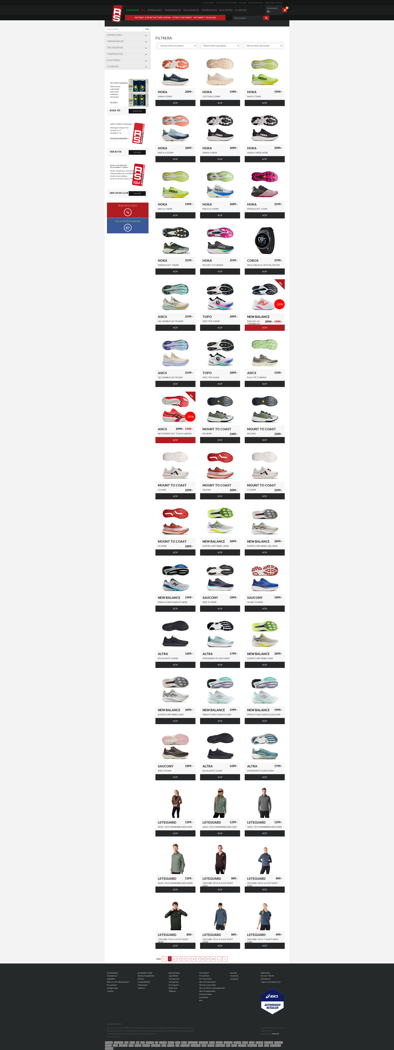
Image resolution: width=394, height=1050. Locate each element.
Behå (126, 1043)
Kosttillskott (203, 1043)
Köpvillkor (111, 979)
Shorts (131, 1045)
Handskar (162, 1043)
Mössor (245, 1043)
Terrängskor (209, 10)
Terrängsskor (195, 1045)
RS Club (242, 3)
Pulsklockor (278, 1043)
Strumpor (170, 1045)
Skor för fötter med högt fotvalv (212, 988)
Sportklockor (155, 1045)
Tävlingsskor (191, 10)
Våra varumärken (273, 3)
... (219, 958)
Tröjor (228, 1045)
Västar (266, 1045)
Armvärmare (118, 1043)
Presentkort (112, 985)
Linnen (211, 1043)
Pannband (259, 1043)
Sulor (177, 1045)
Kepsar (184, 1043)
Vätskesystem (275, 1045)
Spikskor (138, 1045)
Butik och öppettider (226, 3)
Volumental (142, 985)
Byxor (143, 1043)
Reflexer (108, 1045)
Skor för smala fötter (207, 985)
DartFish (141, 988)
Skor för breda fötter (207, 982)
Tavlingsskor (185, 1045)
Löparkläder (154, 10)
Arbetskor (109, 1043)
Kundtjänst (208, 3)
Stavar (164, 1045)
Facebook (234, 976)
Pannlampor (268, 1043)
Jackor (177, 1043)
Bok (137, 1043)
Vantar (260, 1045)
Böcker (132, 1043)
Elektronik (226, 10)
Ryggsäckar (123, 1045)
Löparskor (237, 1043)
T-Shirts (234, 1045)
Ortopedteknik (255, 3)
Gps (156, 1043)
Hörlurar (171, 1043)
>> (224, 958)
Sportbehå (146, 1045)
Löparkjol (219, 1043)
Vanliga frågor (112, 988)
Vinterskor (109, 1048)
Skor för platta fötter (207, 991)
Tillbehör (241, 10)
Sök (147, 29)
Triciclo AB (275, 1034)
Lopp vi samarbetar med (270, 982)
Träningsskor (172, 10)
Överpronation (205, 994)
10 (213, 958)
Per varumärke (205, 979)
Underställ (242, 1045)
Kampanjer (132, 10)
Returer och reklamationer (118, 982)
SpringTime (265, 979)
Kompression (192, 1043)
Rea (143, 10)
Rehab (115, 1045)
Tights (204, 1045)
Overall (251, 1043)
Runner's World (267, 976)
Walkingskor (252, 1045)
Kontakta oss (112, 976)
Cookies (110, 991)
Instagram (234, 979)
